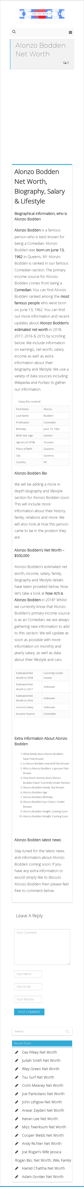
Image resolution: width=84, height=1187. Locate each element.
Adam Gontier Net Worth (42, 1176)
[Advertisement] (42, 116)
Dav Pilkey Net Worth (39, 1052)
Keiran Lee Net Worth (40, 1118)
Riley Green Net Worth (40, 1068)
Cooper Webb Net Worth (43, 1135)
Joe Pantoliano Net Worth (43, 1093)
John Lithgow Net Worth (42, 1101)
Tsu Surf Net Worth (38, 1077)
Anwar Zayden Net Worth (43, 1110)
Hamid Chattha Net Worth (43, 1168)
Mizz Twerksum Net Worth (44, 1126)
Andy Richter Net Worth (41, 1143)
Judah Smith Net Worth (41, 1060)
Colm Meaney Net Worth (42, 1085)
